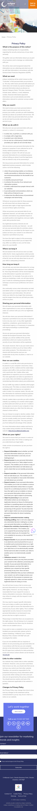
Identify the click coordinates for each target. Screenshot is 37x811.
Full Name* (3, 743)
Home (3, 37)
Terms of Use (22, 796)
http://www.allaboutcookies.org (18, 431)
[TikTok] (23, 723)
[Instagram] (18, 723)
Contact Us (8, 794)
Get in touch (32, 4)
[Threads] (18, 727)
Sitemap (13, 796)
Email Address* (4, 753)
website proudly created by (18, 803)
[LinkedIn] (28, 723)
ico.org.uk (6, 655)
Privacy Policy (28, 794)
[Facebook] (9, 723)
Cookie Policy (17, 794)
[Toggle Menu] (25, 4)
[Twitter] (14, 723)
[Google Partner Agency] (18, 787)
